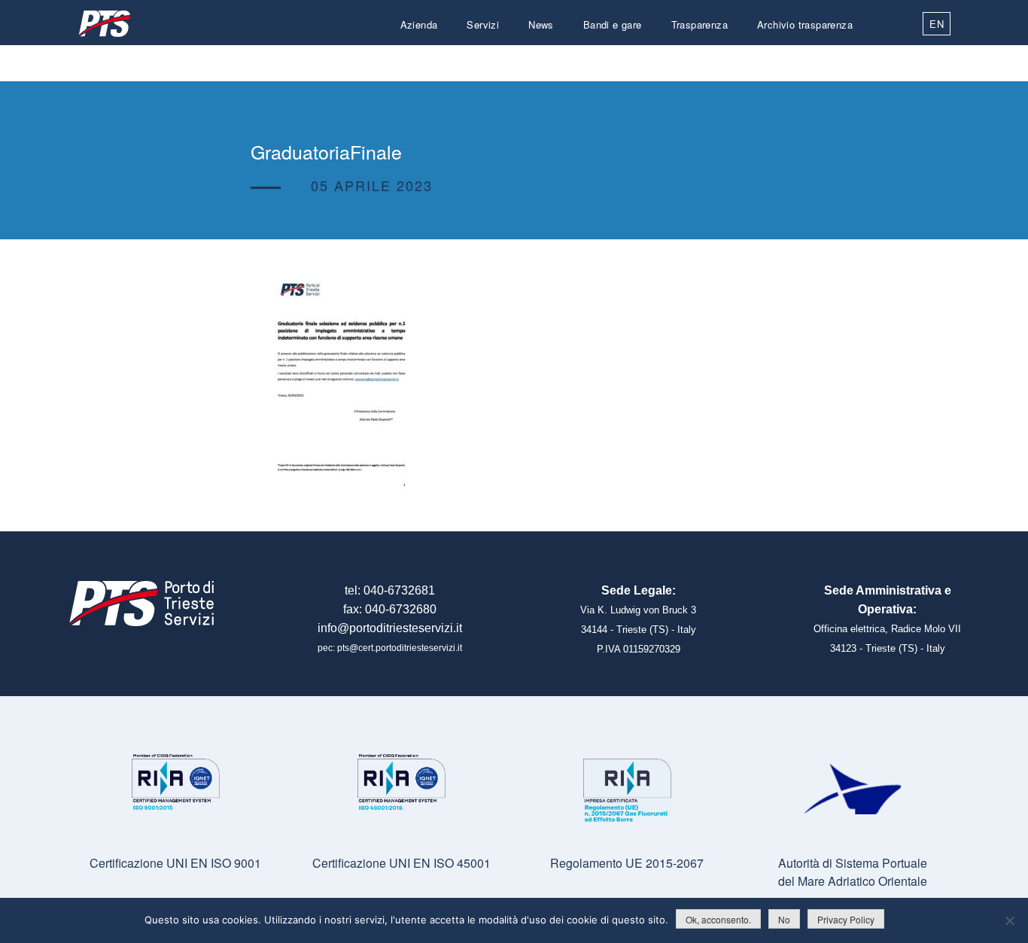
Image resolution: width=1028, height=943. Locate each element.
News (541, 24)
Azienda (419, 24)
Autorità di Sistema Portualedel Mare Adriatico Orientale (852, 872)
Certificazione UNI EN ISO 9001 (175, 863)
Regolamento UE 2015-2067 (627, 863)
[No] (1009, 920)
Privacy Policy (845, 919)
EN (936, 24)
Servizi (483, 24)
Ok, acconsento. (718, 919)
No (784, 919)
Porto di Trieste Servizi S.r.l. (104, 24)
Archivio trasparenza (805, 24)
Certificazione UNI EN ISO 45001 (401, 863)
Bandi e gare (612, 24)
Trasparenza (699, 24)
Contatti (835, 60)
